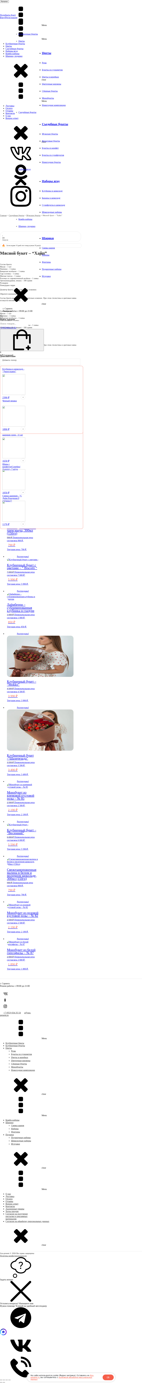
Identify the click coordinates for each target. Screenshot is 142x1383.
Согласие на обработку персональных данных (27, 1221)
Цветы (21, 41)
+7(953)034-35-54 (8, 328)
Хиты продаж (12, 1211)
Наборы (15, 1129)
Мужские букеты (50, 134)
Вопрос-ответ (12, 1204)
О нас (8, 1194)
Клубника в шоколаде (52, 191)
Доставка (10, 1196)
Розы (44, 63)
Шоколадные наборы (52, 212)
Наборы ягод (24, 169)
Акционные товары (15, 1209)
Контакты (10, 1206)
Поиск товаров (7, 319)
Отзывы (9, 1201)
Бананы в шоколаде (51, 198)
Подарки (10, 1134)
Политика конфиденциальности (13, 1256)
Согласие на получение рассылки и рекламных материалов (17, 1216)
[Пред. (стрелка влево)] (1, 1382)
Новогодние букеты (51, 162)
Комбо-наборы (25, 219)
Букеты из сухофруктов (53, 155)
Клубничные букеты (28, 34)
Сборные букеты (50, 91)
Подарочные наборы (51, 269)
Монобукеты (48, 98)
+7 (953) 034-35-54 (12, 1013)
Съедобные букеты (27, 112)
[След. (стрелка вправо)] (4, 1382)
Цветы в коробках (50, 77)
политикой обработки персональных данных (61, 1378)
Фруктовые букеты (51, 141)
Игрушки (46, 276)
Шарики (48, 238)
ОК (108, 1377)
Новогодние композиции (54, 105)
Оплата (9, 1199)
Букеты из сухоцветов (52, 70)
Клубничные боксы (15, 1043)
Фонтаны (46, 262)
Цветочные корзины (51, 84)
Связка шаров (48, 248)
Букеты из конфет (50, 148)
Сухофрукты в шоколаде (53, 205)
